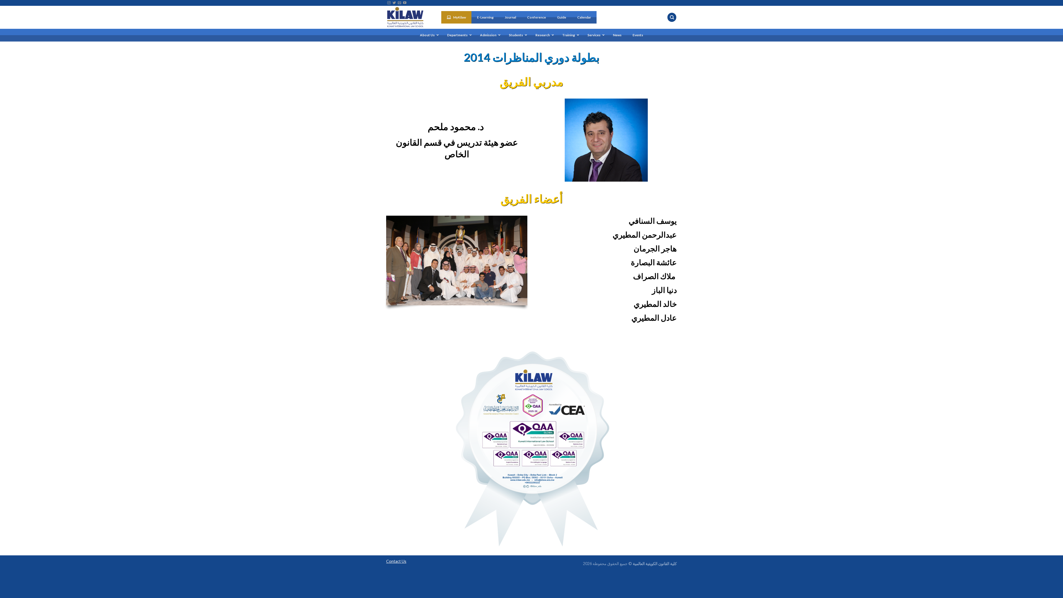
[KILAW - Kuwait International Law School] (409, 17)
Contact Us (396, 561)
